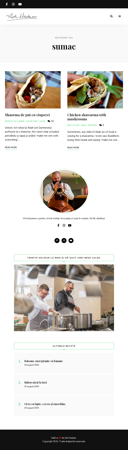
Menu (119, 16)
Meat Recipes (89, 125)
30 (52, 121)
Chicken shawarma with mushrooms (86, 116)
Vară (42, 121)
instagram (13, 4)
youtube (20, 4)
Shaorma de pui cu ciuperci (27, 114)
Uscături (32, 121)
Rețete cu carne (14, 121)
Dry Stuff (73, 125)
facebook (6, 4)
